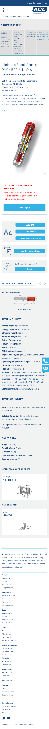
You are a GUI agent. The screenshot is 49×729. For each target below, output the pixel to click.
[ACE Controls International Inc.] (39, 10)
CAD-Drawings (7, 648)
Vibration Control (8, 584)
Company (5, 685)
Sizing (4, 610)
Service (29, 3)
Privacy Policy (6, 709)
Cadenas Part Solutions (30, 238)
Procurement (6, 637)
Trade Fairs (6, 676)
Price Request (7, 634)
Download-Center (8, 652)
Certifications (7, 664)
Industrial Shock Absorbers (5, 36)
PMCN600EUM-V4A (30, 36)
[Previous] (40, 283)
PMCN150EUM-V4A (30, 32)
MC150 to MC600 (17, 34)
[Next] (44, 283)
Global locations (7, 695)
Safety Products (7, 588)
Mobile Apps (6, 655)
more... (5, 110)
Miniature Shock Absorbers (5, 32)
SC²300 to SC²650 (18, 53)
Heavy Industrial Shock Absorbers (5, 40)
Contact (44, 3)
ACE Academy (7, 661)
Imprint (4, 712)
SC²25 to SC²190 (17, 51)
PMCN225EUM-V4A (30, 34)
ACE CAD (30, 225)
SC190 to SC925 (17, 48)
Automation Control (9, 578)
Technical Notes (25, 283)
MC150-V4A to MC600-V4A (17, 37)
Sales (4, 628)
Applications (6, 592)
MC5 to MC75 (16, 32)
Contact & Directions (9, 692)
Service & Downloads (9, 645)
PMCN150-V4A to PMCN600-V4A (17, 45)
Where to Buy (6, 631)
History (4, 688)
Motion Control (7, 581)
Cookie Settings (7, 703)
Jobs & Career (7, 680)
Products (5, 575)
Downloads (37, 3)
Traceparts (30, 231)
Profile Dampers (5, 44)
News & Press (7, 669)
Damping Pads (5, 46)
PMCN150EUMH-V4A (43, 34)
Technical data (8, 283)
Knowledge (5, 658)
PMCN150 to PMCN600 (16, 41)
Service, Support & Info (10, 640)
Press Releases (7, 672)
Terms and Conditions (9, 706)
